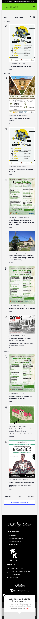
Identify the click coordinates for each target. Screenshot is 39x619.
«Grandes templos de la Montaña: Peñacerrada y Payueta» (20, 397)
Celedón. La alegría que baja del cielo (21, 482)
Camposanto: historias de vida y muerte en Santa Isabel (20, 340)
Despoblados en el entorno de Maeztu (22, 308)
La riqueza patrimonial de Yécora (20, 66)
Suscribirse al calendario (18, 502)
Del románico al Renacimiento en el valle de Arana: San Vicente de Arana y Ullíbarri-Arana (22, 222)
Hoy (19, 496)
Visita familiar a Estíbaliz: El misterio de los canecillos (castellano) (22, 430)
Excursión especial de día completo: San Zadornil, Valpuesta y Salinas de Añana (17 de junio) (21, 257)
